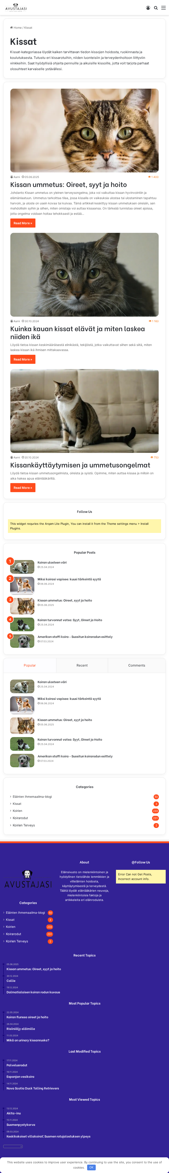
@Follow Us (141, 862)
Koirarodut (20, 818)
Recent (82, 665)
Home (17, 27)
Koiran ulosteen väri (52, 562)
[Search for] (156, 9)
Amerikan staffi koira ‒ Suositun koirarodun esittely (75, 636)
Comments (136, 665)
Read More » (23, 223)
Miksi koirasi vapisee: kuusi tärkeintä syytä (69, 579)
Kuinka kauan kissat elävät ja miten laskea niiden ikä (77, 332)
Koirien (17, 811)
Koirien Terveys (24, 825)
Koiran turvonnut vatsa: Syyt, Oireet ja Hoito (70, 619)
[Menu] (163, 9)
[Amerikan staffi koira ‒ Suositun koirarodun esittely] (22, 641)
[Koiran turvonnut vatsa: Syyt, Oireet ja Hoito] (22, 624)
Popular (30, 665)
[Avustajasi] (15, 7)
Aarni (17, 177)
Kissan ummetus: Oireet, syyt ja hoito (68, 184)
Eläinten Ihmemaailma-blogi (32, 796)
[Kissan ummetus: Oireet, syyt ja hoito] (84, 130)
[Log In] (148, 9)
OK (91, 1167)
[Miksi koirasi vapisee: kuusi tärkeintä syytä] (22, 586)
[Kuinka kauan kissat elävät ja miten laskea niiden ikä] (84, 275)
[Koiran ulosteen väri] (22, 567)
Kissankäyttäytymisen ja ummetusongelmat (80, 464)
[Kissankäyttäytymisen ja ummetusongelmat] (84, 411)
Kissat (17, 803)
